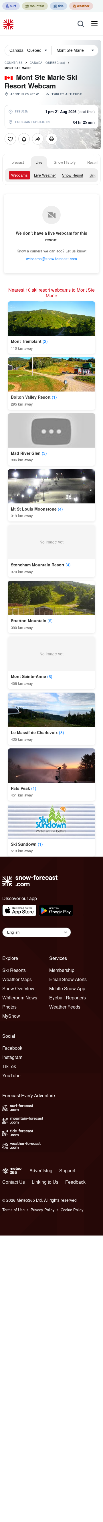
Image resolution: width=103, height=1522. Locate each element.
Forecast (16, 162)
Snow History (65, 162)
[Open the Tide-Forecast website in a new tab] (58, 6)
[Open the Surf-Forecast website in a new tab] (11, 6)
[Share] (37, 139)
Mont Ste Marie (18, 68)
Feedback (75, 1182)
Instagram (12, 1057)
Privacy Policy (43, 1209)
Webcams (19, 175)
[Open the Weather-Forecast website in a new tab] (81, 6)
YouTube (11, 1075)
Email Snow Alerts (68, 979)
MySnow (11, 1016)
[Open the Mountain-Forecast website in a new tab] (35, 6)
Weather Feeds (64, 1006)
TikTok (9, 1066)
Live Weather (45, 175)
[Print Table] (51, 139)
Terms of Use (13, 1209)
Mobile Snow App (67, 988)
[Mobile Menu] (94, 24)
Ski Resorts (14, 970)
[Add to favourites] (10, 139)
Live (38, 162)
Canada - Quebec (47, 63)
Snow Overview (18, 988)
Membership (61, 970)
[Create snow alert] (24, 139)
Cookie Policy (72, 1209)
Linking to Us (45, 1182)
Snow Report (72, 175)
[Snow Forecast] (9, 23)
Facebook (12, 1048)
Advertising (40, 1170)
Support (67, 1170)
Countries (14, 63)
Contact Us (13, 1182)
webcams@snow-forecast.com (51, 258)
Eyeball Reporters (67, 997)
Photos (9, 1006)
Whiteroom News (19, 997)
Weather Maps (17, 979)
